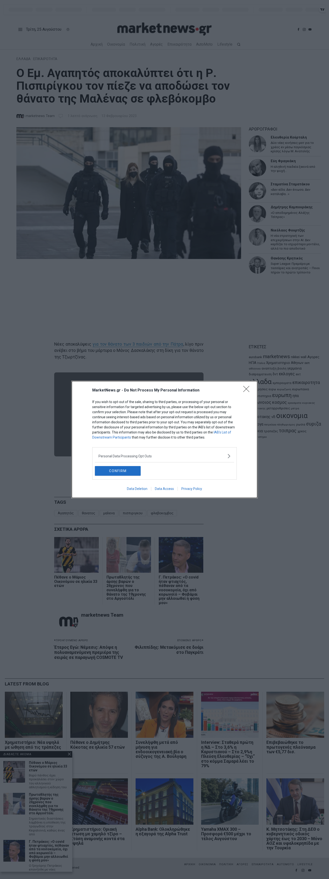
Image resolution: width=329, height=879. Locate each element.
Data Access (164, 489)
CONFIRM (118, 471)
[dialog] (164, 439)
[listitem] (164, 456)
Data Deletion (137, 489)
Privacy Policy (191, 489)
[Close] (247, 390)
